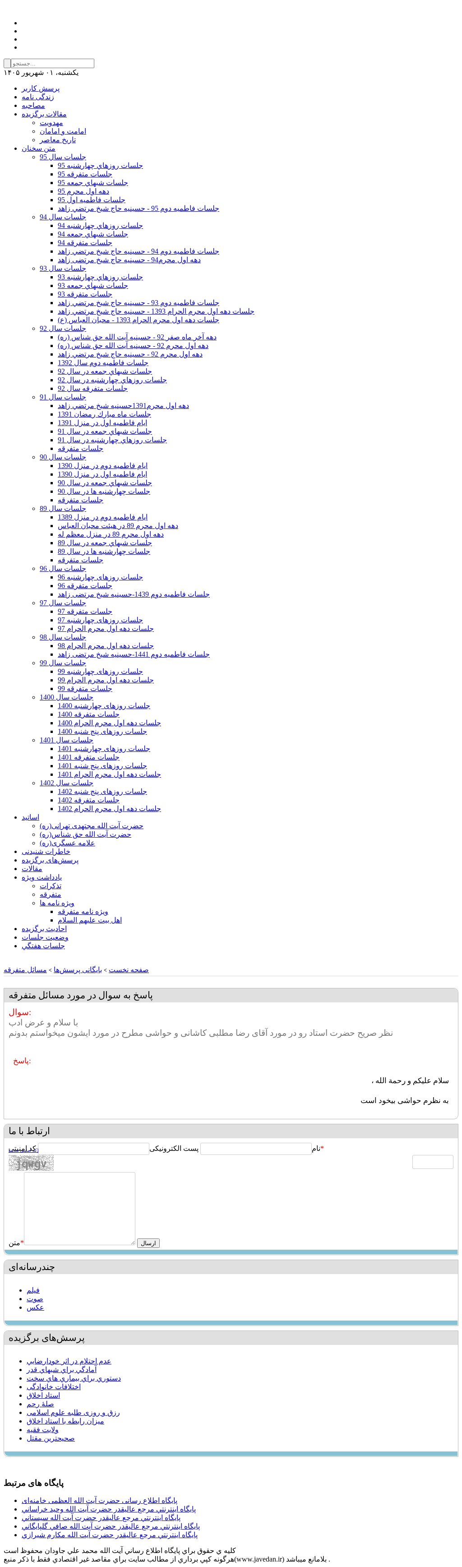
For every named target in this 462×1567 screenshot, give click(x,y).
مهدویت (51, 122)
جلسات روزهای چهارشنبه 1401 (104, 748)
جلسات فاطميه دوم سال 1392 (103, 362)
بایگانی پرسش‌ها (78, 970)
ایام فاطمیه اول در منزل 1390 (102, 474)
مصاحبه (33, 105)
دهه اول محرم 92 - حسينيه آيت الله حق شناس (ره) (133, 345)
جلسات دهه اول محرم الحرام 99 (106, 680)
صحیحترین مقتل (51, 1438)
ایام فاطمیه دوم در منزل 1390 (103, 465)
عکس (35, 1307)
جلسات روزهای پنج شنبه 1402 (102, 791)
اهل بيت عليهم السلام (90, 920)
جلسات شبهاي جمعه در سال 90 (105, 483)
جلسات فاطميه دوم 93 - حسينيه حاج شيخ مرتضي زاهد (138, 302)
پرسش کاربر (41, 88)
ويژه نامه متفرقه (83, 911)
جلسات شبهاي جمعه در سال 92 (105, 371)
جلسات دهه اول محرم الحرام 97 (106, 628)
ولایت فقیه (43, 1429)
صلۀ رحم (40, 1404)
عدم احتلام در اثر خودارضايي (69, 1361)
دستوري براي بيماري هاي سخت (74, 1378)
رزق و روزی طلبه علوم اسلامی (73, 1412)
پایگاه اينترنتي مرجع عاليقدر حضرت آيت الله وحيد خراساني (109, 1509)
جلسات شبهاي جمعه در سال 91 (105, 431)
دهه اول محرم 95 (83, 191)
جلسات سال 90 (63, 457)
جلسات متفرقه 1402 (89, 800)
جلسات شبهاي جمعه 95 (93, 182)
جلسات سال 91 (63, 397)
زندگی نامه (38, 97)
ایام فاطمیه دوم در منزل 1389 (103, 517)
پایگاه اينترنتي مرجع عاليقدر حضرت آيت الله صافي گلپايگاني (111, 1526)
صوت (35, 1299)
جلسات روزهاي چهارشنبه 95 (100, 165)
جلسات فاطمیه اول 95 (91, 200)
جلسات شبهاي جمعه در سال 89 (105, 543)
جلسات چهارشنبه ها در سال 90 (104, 491)
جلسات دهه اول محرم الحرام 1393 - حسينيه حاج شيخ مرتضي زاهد (156, 311)
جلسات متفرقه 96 (85, 585)
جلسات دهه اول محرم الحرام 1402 (109, 808)
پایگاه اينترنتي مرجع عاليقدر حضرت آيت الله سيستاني (101, 1517)
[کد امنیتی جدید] (23, 1150)
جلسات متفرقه (80, 448)
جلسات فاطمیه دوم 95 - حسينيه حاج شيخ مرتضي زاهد (138, 208)
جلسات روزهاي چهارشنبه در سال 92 (112, 380)
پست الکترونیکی (174, 1148)
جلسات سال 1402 (66, 783)
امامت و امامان (63, 131)
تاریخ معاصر (58, 140)
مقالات (32, 868)
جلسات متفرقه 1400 (89, 714)
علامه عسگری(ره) (67, 843)
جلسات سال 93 (63, 268)
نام (316, 1148)
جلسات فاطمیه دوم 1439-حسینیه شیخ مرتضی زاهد (134, 594)
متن (16, 1243)
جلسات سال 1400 (66, 697)
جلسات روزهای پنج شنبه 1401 (102, 766)
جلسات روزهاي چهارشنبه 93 (100, 277)
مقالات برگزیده (44, 114)
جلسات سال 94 (63, 217)
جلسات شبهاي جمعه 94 (93, 234)
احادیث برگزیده (44, 928)
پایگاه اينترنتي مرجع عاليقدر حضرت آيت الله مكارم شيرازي (110, 1535)
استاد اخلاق (43, 1395)
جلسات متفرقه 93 (85, 294)
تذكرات (50, 886)
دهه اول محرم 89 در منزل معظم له (111, 534)
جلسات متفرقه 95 (85, 174)
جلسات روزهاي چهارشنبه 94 (100, 225)
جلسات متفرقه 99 (85, 688)
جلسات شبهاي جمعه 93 (93, 285)
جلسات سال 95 (63, 157)
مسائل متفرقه (25, 970)
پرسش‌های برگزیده (50, 860)
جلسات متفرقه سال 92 (93, 388)
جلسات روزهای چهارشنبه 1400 (104, 705)
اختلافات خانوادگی (54, 1387)
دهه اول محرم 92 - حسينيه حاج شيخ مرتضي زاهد (130, 354)
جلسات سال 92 (63, 328)
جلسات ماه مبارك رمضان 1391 (104, 414)
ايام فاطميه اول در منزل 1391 (102, 423)
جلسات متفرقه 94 (85, 242)
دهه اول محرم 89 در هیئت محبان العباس (118, 525)
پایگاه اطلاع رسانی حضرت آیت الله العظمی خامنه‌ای (99, 1500)
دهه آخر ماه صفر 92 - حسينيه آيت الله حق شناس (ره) (137, 337)
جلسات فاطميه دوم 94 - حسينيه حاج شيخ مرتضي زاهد (138, 251)
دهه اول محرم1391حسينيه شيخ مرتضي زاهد (123, 405)
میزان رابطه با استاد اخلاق (65, 1421)
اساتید (30, 817)
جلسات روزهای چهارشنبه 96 (100, 577)
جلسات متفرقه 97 (85, 611)
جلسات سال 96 (63, 568)
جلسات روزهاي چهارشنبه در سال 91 (112, 440)
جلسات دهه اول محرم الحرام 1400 (109, 723)
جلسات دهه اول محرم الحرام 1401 (109, 774)
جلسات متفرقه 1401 (89, 757)
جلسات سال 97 (63, 603)
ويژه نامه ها (57, 903)
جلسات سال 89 (63, 508)
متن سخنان (38, 148)
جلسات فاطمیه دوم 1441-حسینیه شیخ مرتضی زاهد (134, 654)
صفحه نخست (129, 970)
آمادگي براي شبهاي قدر (62, 1369)
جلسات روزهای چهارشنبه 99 (100, 671)
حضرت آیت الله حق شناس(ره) (85, 834)
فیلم (33, 1290)
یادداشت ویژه (42, 877)
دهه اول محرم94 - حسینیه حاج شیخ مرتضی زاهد (129, 260)
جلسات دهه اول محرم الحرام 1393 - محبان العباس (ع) (138, 320)
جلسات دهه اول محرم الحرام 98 (106, 645)
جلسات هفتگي (43, 946)
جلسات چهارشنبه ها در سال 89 (104, 551)
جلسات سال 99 (63, 663)
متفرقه (50, 894)
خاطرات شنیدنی (46, 851)
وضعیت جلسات (45, 937)
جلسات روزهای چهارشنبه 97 (100, 620)
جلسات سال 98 (63, 637)
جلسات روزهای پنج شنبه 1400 (102, 731)
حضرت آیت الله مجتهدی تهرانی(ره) (91, 826)
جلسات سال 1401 (66, 740)
